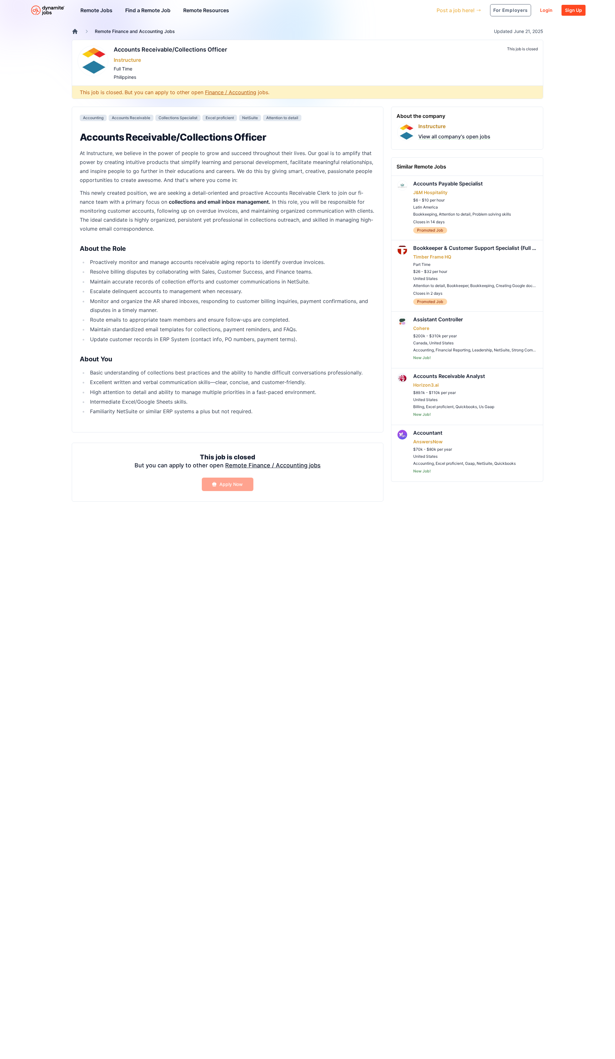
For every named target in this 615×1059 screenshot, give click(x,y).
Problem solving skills (491, 214)
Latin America (425, 207)
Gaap (470, 463)
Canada (420, 343)
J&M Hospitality (430, 192)
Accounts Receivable (131, 117)
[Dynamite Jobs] (75, 31)
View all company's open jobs (454, 136)
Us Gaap (486, 406)
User (402, 10)
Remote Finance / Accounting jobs (273, 465)
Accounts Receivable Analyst (449, 376)
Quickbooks (466, 406)
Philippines (125, 77)
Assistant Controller (438, 319)
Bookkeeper (457, 285)
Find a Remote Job (147, 10)
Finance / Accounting (230, 92)
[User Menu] (427, 10)
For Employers (510, 10)
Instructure (127, 60)
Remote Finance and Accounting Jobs (135, 31)
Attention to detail (282, 117)
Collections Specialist (178, 117)
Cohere (421, 328)
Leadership (482, 350)
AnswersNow (428, 441)
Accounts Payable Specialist (448, 183)
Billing (418, 406)
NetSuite (250, 117)
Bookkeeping (425, 214)
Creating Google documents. (521, 285)
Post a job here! (456, 10)
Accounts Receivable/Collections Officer (170, 49)
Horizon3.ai (426, 385)
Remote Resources (206, 10)
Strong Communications (533, 350)
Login (546, 10)
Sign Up (573, 10)
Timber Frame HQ (432, 256)
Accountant (427, 433)
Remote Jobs (96, 10)
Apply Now (231, 484)
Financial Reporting (453, 350)
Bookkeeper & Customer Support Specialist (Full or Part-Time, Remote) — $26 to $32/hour (475, 248)
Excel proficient (220, 117)
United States (425, 278)
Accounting (93, 117)
